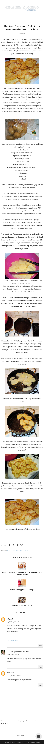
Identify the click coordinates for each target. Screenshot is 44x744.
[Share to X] (13, 545)
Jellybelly (10, 619)
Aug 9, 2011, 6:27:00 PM (13, 622)
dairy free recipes (14, 550)
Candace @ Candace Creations (18, 652)
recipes (26, 550)
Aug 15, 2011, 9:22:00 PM (14, 654)
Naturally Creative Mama (16, 742)
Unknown (10, 673)
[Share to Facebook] (9, 545)
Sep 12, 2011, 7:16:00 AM (14, 676)
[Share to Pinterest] (17, 545)
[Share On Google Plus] (21, 545)
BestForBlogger (35, 742)
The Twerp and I (12, 640)
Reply (40, 645)
